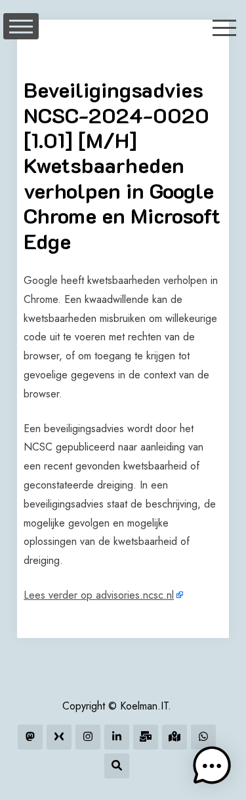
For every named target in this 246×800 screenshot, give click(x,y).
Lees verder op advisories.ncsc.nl (99, 595)
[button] (212, 766)
